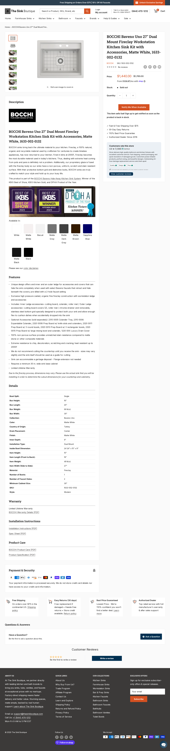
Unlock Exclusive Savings (151, 2)
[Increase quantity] (133, 95)
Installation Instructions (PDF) (23, 528)
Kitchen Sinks (45, 18)
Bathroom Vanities (101, 712)
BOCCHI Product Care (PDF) (22, 549)
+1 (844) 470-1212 (21, 717)
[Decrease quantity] (119, 95)
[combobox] (62, 11)
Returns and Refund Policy (68, 708)
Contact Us (61, 696)
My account (101, 12)
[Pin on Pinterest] (150, 67)
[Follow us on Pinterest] (66, 737)
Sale (126, 18)
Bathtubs (97, 708)
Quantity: (111, 95)
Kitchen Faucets (100, 696)
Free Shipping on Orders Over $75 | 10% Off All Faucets (85, 2)
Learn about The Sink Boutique (28, 706)
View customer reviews (121, 174)
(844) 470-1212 (140, 11)
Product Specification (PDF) (22, 555)
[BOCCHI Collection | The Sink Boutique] (22, 108)
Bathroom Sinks (100, 700)
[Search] (87, 11)
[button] (163, 744)
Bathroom (63, 18)
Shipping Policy (63, 704)
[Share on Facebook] (145, 67)
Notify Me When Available (134, 107)
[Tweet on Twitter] (154, 67)
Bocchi (110, 63)
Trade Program (63, 688)
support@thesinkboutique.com (28, 714)
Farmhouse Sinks (23, 18)
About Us (60, 680)
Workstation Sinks (101, 688)
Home (8, 18)
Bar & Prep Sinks (101, 692)
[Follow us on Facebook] (57, 737)
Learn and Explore (64, 700)
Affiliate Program (63, 692)
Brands (93, 18)
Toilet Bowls (98, 716)
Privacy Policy (62, 712)
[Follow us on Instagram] (61, 737)
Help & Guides (110, 18)
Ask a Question (152, 636)
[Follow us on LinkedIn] (71, 737)
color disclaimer (31, 268)
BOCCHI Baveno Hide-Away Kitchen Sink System (57, 178)
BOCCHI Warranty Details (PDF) (24, 512)
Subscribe (138, 699)
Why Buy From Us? (65, 684)
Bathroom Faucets (101, 704)
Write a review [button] (107, 658)
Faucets (79, 18)
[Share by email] (159, 67)
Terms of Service (64, 716)
